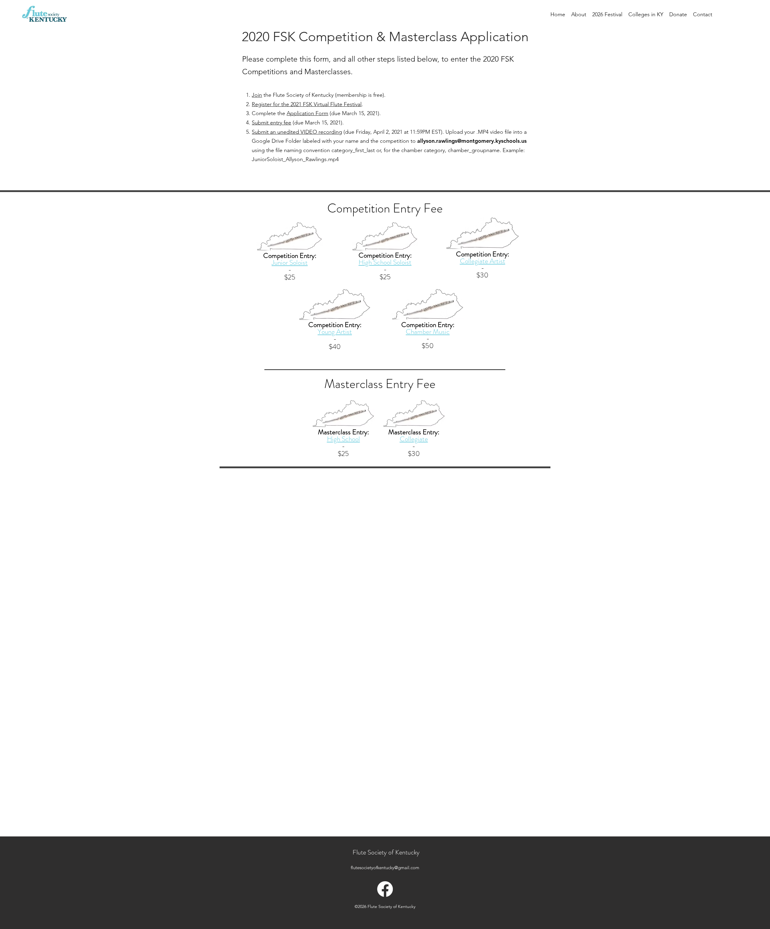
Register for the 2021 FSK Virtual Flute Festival (307, 104)
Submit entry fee (271, 122)
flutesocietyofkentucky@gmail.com (385, 867)
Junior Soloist (290, 262)
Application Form (307, 113)
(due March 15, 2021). (354, 113)
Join (257, 95)
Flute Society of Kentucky (386, 852)
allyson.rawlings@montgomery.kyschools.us (472, 140)
